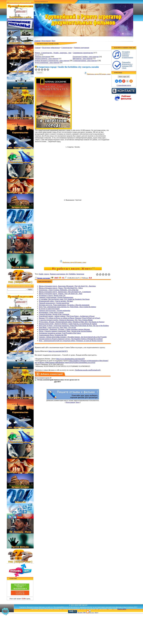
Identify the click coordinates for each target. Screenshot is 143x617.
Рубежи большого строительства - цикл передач (52, 60)
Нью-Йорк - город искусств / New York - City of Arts (57, 327)
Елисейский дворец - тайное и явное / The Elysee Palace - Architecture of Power (67, 316)
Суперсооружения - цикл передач (85, 60)
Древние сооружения (81, 48)
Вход (53, 41)
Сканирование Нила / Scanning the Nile (53, 335)
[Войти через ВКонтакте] (116, 81)
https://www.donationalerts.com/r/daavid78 (70, 359)
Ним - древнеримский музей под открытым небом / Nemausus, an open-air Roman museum (71, 341)
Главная (37, 41)
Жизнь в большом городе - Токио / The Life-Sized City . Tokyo (61, 288)
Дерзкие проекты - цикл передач (46, 58)
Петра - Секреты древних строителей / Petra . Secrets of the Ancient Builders (65, 331)
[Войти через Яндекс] (123, 81)
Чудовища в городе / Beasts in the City (52, 295)
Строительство (66, 48)
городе (46, 274)
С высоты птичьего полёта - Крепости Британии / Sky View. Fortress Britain (66, 320)
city (67, 274)
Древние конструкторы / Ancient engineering (54, 310)
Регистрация (46, 41)
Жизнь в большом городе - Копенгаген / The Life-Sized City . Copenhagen (65, 292)
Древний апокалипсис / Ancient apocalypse (54, 303)
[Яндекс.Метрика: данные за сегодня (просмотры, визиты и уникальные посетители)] (93, 611)
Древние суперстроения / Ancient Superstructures (56, 297)
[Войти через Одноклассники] (131, 81)
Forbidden (72, 274)
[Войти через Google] (127, 81)
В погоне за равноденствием (49, 309)
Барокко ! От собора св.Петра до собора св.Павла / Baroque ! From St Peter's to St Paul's (69, 318)
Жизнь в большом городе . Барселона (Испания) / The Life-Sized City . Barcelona (67, 286)
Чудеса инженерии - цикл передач (47, 62)
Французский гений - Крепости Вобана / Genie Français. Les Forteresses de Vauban (68, 324)
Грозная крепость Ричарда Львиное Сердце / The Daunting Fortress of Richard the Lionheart (71, 339)
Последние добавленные (51, 48)
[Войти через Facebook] (120, 81)
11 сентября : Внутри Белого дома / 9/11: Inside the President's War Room (64, 299)
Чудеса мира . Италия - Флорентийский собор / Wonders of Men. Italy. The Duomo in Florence (71, 322)
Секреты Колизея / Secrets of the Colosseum (54, 314)
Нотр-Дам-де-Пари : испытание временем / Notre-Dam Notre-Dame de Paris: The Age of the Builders (74, 325)
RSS (90, 1)
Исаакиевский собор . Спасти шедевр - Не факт (56, 301)
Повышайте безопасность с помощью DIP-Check (127, 65)
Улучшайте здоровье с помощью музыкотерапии (127, 54)
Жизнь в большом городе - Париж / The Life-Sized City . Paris (60, 293)
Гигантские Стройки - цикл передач (86, 56)
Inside (41, 274)
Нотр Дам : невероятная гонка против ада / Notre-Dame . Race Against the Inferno (67, 307)
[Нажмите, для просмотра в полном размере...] (53, 129)
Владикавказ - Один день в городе (51, 312)
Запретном (80, 274)
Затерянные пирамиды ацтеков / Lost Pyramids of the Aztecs (60, 333)
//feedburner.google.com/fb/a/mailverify (88, 370)
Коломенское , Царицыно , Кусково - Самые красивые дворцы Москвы (64, 329)
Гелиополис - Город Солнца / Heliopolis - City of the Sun (58, 290)
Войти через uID (124, 76)
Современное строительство (83, 53)
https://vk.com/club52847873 (58, 351)
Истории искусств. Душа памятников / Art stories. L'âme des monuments (64, 305)
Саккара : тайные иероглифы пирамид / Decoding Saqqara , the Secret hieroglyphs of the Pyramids (73, 337)
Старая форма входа (124, 85)
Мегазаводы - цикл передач (82, 58)
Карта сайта (122, 609)
